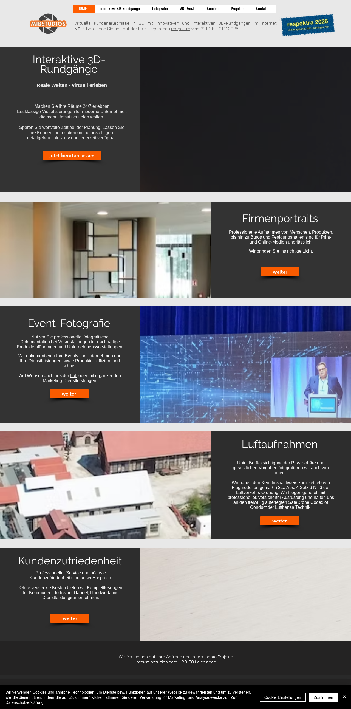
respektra (180, 28)
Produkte (84, 360)
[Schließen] (344, 697)
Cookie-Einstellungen (282, 697)
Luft (73, 375)
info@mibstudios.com (156, 661)
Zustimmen (323, 697)
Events (71, 356)
